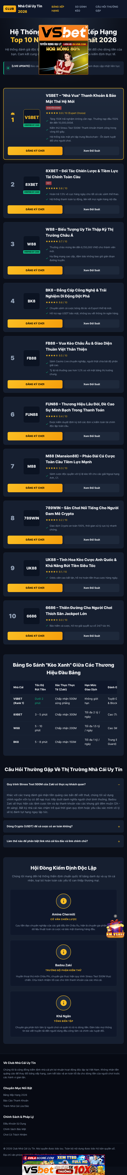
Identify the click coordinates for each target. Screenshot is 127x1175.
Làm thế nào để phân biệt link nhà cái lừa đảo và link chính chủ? (47, 841)
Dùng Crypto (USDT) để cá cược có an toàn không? (40, 826)
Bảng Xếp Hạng (58, 8)
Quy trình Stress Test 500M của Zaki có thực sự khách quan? (46, 784)
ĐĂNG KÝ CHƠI (35, 150)
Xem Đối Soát (92, 150)
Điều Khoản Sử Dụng (14, 1123)
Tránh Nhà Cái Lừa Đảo (16, 1106)
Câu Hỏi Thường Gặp (107, 8)
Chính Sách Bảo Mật (14, 1129)
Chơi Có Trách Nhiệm (15, 1134)
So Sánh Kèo (80, 8)
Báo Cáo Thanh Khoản (15, 1100)
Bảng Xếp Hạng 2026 (15, 1094)
